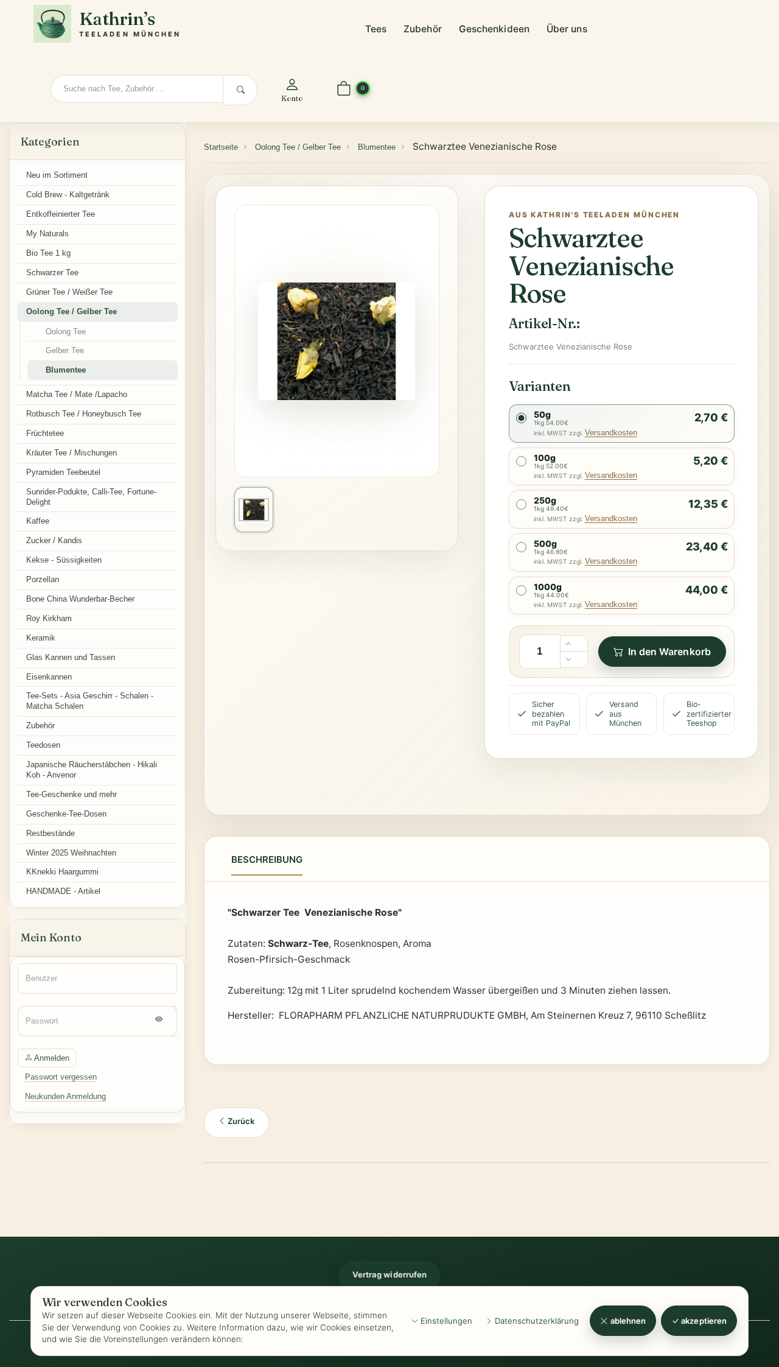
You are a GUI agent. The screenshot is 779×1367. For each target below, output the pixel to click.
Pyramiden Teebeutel (63, 472)
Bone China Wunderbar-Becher (80, 598)
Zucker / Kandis (54, 540)
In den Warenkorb (669, 651)
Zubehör (422, 29)
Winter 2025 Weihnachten (71, 852)
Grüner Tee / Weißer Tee (69, 292)
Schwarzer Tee (52, 272)
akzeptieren (703, 1321)
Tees (375, 29)
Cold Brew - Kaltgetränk (68, 194)
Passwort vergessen (61, 1076)
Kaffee (37, 520)
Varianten (540, 386)
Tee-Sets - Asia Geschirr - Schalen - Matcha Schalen (89, 701)
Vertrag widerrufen (389, 1274)
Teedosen (43, 745)
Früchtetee (45, 433)
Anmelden (50, 1058)
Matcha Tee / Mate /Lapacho (76, 394)
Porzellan (42, 579)
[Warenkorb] (344, 89)
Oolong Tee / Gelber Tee (71, 311)
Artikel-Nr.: (544, 323)
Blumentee (66, 369)
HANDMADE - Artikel (63, 891)
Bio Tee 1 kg (48, 253)
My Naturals (47, 233)
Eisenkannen (49, 676)
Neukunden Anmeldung (65, 1096)
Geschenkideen (494, 29)
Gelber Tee (65, 350)
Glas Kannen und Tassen (70, 657)
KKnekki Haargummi (62, 871)
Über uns (567, 29)
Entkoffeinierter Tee (60, 214)
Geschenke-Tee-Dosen (66, 813)
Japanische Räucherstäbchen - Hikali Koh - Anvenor (91, 769)
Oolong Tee (66, 331)
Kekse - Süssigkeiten (64, 559)
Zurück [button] (240, 1121)
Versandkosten (611, 432)
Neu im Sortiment (57, 175)
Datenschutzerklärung (535, 1321)
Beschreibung (266, 859)
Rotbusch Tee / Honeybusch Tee (83, 413)
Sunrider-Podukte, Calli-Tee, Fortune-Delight (91, 497)
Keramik (40, 637)
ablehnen (627, 1321)
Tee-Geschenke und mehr (71, 794)
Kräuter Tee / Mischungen (71, 452)
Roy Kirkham (49, 618)
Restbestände (50, 833)
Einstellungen (445, 1321)
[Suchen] (240, 90)
